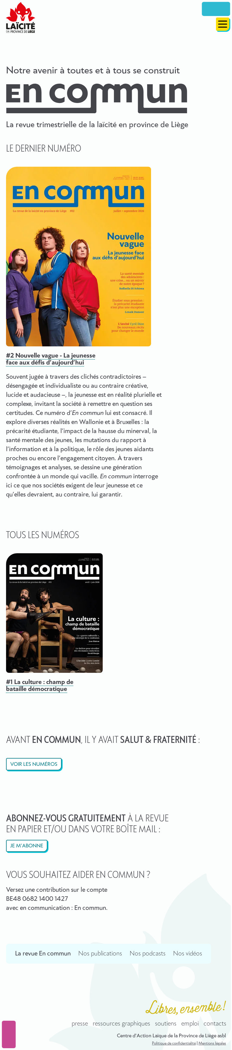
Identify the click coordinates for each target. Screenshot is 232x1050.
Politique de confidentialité (174, 1043)
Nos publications (100, 953)
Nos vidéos (187, 953)
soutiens (165, 1023)
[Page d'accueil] (20, 17)
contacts (215, 1023)
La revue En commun (43, 953)
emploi (190, 1023)
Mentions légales (212, 1043)
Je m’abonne (26, 846)
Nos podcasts (148, 953)
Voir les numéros (33, 764)
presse (80, 1023)
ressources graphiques (121, 1023)
